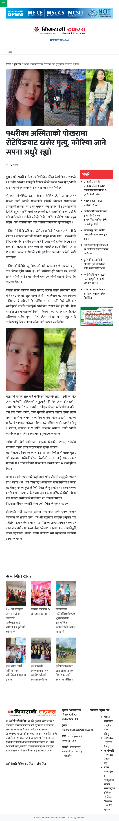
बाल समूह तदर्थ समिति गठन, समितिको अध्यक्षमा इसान (96, 234)
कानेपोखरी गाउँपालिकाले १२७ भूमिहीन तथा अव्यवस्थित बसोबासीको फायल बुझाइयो (95, 217)
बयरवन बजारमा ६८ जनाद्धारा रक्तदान (93, 203)
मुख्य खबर (17, 64)
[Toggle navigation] (10, 51)
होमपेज (8, 64)
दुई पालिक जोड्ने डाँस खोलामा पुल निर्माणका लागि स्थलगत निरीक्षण (94, 264)
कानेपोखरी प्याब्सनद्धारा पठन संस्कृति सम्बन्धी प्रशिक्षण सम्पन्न (95, 279)
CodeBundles (59, 818)
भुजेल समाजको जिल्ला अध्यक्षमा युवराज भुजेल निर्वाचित (95, 293)
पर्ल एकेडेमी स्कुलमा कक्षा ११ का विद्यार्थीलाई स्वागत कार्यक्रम (96, 249)
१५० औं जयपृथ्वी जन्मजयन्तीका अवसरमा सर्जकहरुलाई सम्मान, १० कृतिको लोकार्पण (95, 188)
